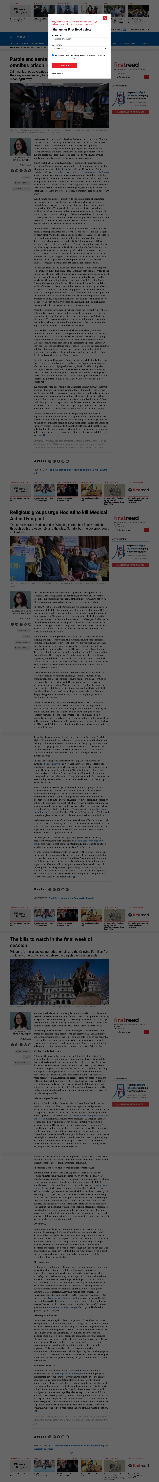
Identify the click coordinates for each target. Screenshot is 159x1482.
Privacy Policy (57, 73)
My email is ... (57, 35)
